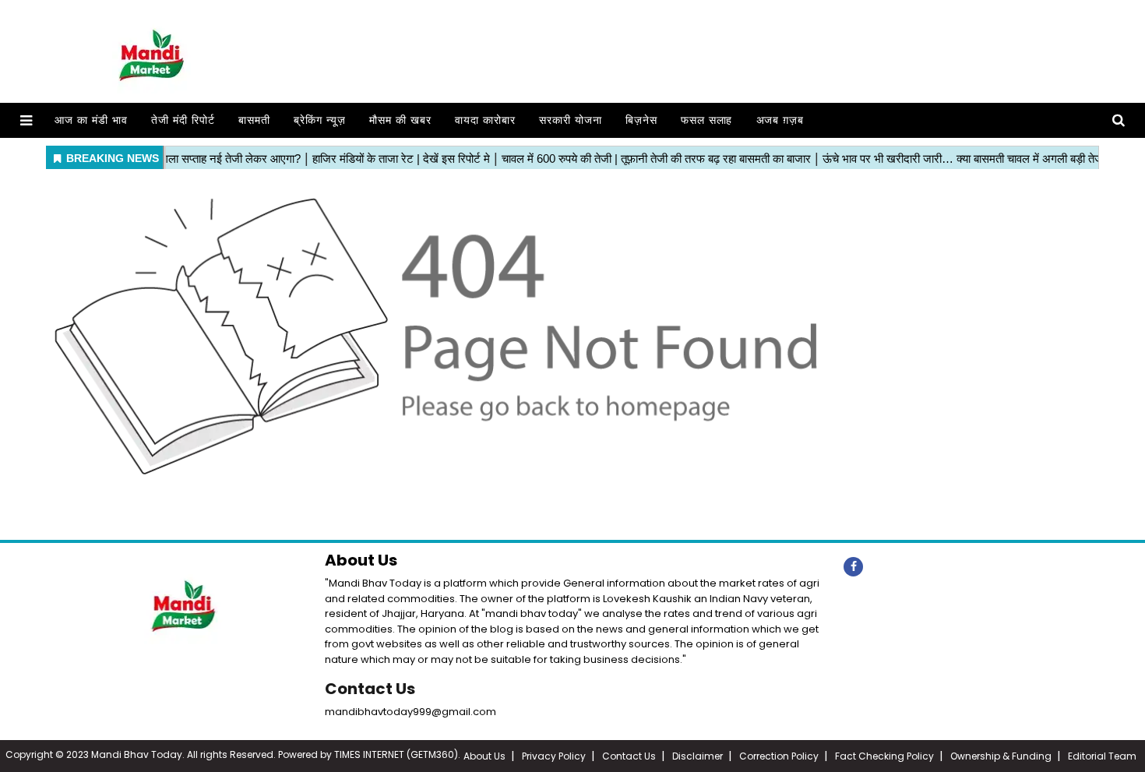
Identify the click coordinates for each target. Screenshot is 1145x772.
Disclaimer (697, 756)
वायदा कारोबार (485, 120)
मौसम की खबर (400, 120)
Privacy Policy (554, 756)
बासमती (254, 120)
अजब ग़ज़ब (780, 120)
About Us (484, 756)
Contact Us (370, 689)
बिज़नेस (641, 120)
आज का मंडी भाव (91, 120)
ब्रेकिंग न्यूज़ (320, 120)
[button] (26, 120)
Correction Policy (779, 756)
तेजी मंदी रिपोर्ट (183, 120)
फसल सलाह (707, 120)
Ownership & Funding (1001, 756)
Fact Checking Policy (884, 756)
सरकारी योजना (570, 120)
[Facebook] (853, 566)
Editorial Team (1102, 756)
